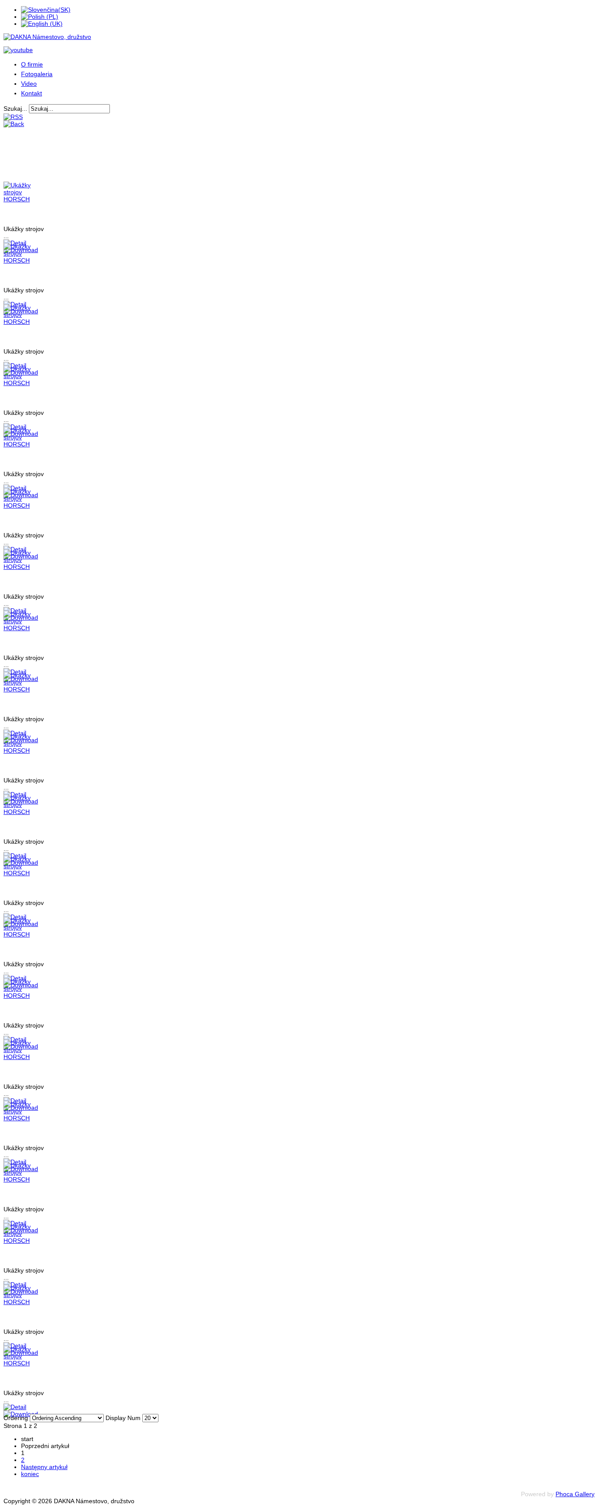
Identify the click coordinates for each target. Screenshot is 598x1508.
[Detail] (15, 1406)
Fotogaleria (37, 73)
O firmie (32, 64)
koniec (30, 1473)
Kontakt (31, 93)
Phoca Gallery (575, 1493)
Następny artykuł (44, 1466)
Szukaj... (15, 108)
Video (29, 83)
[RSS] (13, 116)
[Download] (21, 1413)
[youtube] (18, 49)
